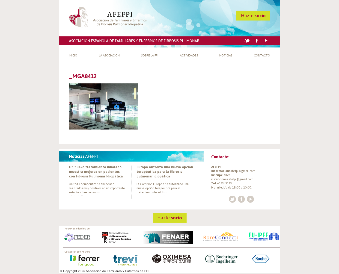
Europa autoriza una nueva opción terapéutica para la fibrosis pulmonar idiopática (165, 171)
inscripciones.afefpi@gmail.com (232, 179)
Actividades (189, 55)
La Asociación (109, 55)
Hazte (253, 15)
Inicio (73, 55)
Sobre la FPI (149, 55)
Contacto (262, 55)
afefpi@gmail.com (242, 171)
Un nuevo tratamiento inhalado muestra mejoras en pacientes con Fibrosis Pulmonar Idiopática (96, 171)
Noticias (225, 55)
